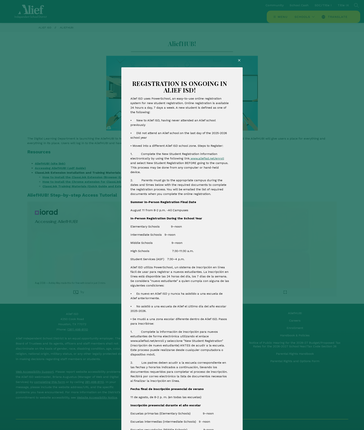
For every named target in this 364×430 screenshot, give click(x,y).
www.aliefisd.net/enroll (207, 158)
